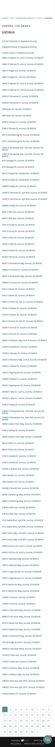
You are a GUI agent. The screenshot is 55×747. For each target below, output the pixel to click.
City (40, 18)
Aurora (48, 18)
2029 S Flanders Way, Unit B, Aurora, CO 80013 (24, 340)
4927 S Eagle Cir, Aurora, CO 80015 (19, 71)
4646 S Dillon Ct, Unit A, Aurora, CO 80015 (22, 546)
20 (10, 720)
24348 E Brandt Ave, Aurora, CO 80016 (20, 469)
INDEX (5, 18)
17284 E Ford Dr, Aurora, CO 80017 (18, 597)
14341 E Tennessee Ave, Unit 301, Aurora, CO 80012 (22, 149)
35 (43, 726)
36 (48, 726)
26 (43, 720)
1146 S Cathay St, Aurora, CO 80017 (18, 405)
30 (15, 726)
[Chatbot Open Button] (47, 739)
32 (26, 726)
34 (37, 726)
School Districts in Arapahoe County (19, 41)
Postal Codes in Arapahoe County (18, 53)
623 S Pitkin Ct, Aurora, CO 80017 (18, 443)
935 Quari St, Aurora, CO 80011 (16, 109)
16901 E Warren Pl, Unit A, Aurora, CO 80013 (22, 58)
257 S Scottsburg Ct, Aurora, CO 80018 (21, 135)
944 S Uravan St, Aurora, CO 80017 (18, 289)
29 (10, 726)
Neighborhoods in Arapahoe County (19, 47)
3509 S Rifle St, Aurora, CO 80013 (18, 238)
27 (48, 720)
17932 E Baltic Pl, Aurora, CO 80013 (19, 694)
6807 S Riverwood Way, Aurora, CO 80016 (22, 263)
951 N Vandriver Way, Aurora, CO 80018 (20, 584)
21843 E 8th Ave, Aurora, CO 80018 (18, 507)
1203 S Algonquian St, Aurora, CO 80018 (21, 372)
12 (16, 715)
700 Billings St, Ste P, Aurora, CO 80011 (21, 642)
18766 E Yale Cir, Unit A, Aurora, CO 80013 (22, 392)
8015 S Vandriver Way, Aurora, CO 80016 (21, 623)
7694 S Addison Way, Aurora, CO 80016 (20, 668)
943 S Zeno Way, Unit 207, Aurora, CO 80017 (23, 533)
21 (16, 720)
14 (27, 715)
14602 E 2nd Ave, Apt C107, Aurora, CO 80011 (23, 681)
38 (10, 732)
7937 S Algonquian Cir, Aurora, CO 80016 (22, 572)
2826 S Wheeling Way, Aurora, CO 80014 (21, 495)
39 (16, 732)
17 (43, 715)
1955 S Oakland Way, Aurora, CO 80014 (20, 559)
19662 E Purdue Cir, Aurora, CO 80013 (20, 270)
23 (26, 720)
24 (32, 720)
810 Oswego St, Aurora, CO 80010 (18, 161)
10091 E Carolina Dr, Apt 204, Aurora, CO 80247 (24, 193)
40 (21, 732)
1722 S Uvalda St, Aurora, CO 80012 (19, 456)
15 (32, 715)
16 (38, 715)
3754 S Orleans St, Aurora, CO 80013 (19, 308)
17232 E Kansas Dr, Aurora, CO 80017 (19, 347)
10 (5, 715)
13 (21, 715)
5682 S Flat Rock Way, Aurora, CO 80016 (21, 610)
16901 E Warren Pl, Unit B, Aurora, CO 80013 (23, 83)
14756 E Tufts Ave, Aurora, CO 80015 (19, 655)
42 (32, 732)
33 (32, 726)
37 (5, 732)
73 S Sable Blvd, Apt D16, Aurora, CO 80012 (22, 520)
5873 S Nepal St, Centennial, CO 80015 (20, 173)
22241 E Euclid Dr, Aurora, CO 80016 (19, 328)
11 (10, 715)
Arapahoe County (25, 18)
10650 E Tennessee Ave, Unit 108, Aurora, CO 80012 (23, 412)
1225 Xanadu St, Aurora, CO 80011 (18, 475)
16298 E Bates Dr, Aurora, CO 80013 (19, 186)
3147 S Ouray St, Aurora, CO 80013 (18, 225)
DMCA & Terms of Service (34, 744)
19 (5, 720)
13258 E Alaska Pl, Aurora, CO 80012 (19, 366)
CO (12, 18)
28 (4, 726)
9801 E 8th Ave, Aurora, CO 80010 (18, 212)
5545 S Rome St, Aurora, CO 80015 (18, 250)
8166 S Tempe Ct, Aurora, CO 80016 (19, 122)
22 (21, 720)
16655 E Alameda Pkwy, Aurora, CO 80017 (22, 636)
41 (27, 732)
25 (37, 720)
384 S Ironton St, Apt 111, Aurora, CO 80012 (22, 302)
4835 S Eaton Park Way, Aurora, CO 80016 (22, 424)
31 (21, 726)
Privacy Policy (16, 744)
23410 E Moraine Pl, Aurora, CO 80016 (20, 96)
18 (49, 715)
